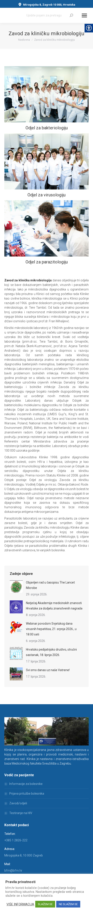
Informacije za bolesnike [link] (26, 784)
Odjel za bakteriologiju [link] (47, 127)
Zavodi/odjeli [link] (18, 803)
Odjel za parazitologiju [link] (47, 262)
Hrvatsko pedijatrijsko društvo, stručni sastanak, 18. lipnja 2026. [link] (51, 652)
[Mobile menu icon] (84, 15)
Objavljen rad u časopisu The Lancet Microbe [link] (50, 585)
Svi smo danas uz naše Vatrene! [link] (48, 670)
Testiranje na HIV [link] (20, 813)
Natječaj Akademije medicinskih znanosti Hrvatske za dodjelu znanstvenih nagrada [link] (54, 605)
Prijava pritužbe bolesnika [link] (26, 793)
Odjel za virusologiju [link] (46, 194)
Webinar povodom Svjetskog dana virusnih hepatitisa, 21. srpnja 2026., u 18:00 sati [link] (51, 629)
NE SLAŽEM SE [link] (68, 904)
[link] (71, 15)
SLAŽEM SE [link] (45, 904)
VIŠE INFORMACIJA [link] (20, 904)
